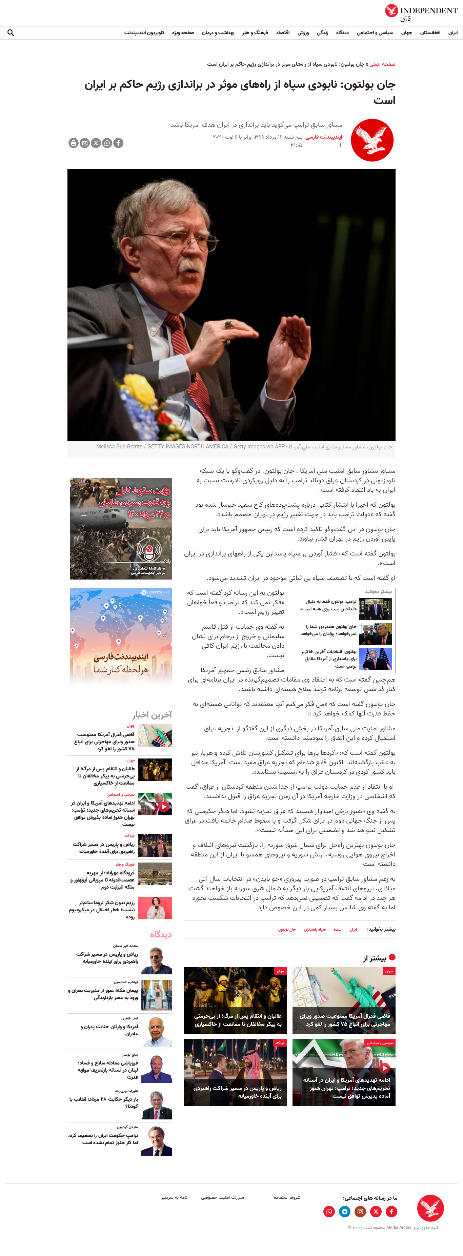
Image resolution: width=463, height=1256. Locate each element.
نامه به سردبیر (174, 1197)
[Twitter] (96, 143)
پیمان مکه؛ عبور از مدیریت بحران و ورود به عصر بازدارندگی (103, 994)
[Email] (85, 143)
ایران (453, 33)
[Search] (11, 33)
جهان (406, 33)
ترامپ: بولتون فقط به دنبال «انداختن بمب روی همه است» (328, 605)
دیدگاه (342, 33)
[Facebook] (118, 143)
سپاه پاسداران (315, 929)
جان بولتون (287, 929)
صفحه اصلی (382, 64)
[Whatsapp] (107, 143)
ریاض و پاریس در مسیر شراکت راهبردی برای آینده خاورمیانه (238, 1093)
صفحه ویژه (183, 33)
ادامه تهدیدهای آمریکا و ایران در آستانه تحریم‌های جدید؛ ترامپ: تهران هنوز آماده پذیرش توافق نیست (346, 1088)
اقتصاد (282, 33)
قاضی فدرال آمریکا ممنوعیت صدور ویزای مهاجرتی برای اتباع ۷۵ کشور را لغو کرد (345, 1020)
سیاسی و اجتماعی (375, 33)
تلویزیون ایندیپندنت (144, 33)
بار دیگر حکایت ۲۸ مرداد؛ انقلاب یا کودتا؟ (103, 1103)
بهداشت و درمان (218, 33)
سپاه (337, 929)
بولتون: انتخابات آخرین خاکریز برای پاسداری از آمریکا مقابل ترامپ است (329, 659)
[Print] (73, 143)
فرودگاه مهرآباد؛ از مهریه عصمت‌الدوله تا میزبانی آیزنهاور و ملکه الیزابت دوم (103, 880)
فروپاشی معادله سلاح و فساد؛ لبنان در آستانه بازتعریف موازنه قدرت (108, 1070)
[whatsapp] (329, 1211)
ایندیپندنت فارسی (323, 137)
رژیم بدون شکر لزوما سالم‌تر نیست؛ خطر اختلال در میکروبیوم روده (102, 910)
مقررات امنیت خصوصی (222, 1197)
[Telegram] (344, 1211)
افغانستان (430, 33)
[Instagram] (360, 1211)
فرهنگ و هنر (255, 33)
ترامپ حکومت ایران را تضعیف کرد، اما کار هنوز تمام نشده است (103, 1139)
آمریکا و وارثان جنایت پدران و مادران (109, 1030)
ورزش (303, 33)
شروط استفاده (287, 1197)
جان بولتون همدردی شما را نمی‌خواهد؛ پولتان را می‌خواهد (329, 630)
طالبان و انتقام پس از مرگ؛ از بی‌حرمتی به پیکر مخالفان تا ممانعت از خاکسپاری (238, 1020)
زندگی (322, 33)
